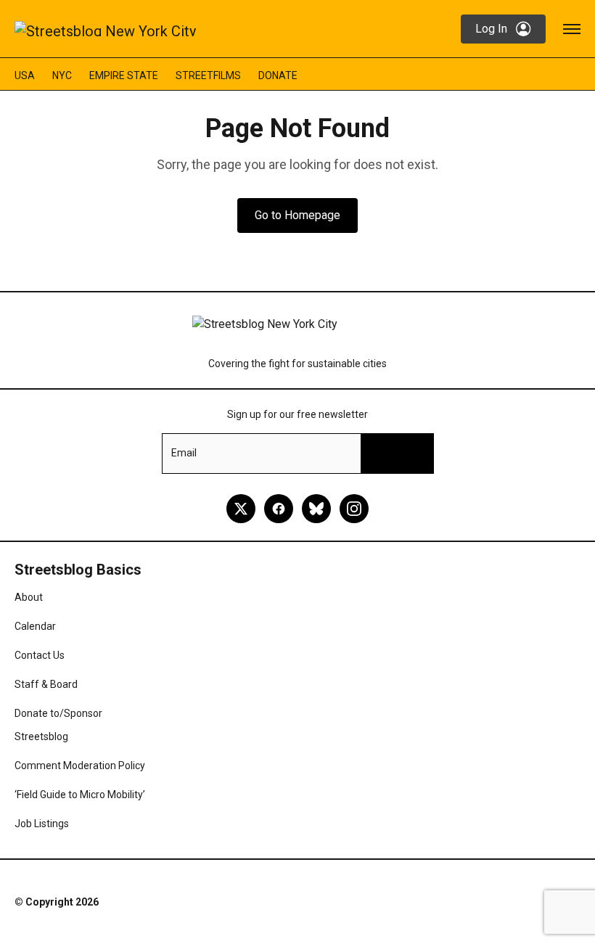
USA (25, 75)
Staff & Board (46, 684)
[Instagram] (354, 508)
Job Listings (42, 823)
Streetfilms (208, 75)
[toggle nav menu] (571, 29)
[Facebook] (278, 508)
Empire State (123, 75)
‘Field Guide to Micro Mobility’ (80, 794)
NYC (62, 75)
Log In (491, 29)
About (29, 597)
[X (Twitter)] (240, 508)
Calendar (35, 626)
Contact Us (40, 655)
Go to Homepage (297, 215)
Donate (278, 75)
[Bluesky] (316, 508)
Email (184, 453)
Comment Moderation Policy (80, 765)
